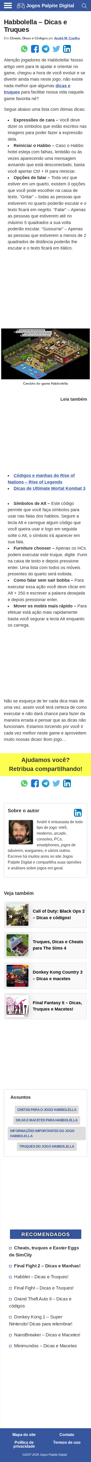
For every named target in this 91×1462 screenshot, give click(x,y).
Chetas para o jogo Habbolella (46, 1110)
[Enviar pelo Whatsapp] (24, 49)
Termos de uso (67, 1443)
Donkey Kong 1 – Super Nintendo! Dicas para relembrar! (40, 1320)
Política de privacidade (24, 1444)
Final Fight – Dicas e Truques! (44, 1287)
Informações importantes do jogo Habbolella (42, 1133)
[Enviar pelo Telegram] (46, 49)
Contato (66, 1435)
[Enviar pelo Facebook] (35, 49)
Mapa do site (24, 1435)
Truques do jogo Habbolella (46, 1146)
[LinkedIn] (78, 813)
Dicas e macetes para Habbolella (47, 1120)
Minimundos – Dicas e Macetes (45, 1345)
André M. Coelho (67, 38)
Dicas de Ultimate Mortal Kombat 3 (49, 488)
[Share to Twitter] (56, 49)
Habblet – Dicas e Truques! (41, 1276)
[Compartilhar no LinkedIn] (67, 49)
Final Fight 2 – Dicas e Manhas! (47, 1265)
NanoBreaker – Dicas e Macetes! (47, 1334)
